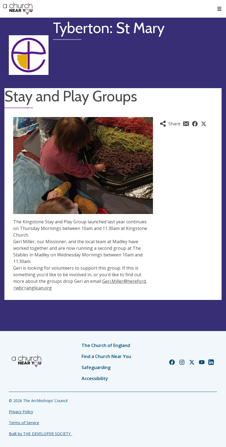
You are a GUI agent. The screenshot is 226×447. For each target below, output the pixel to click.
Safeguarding (96, 367)
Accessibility (95, 378)
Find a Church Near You (106, 356)
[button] (219, 9)
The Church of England (106, 345)
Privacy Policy (21, 411)
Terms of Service (24, 422)
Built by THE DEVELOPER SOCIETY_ (40, 433)
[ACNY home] (17, 9)
